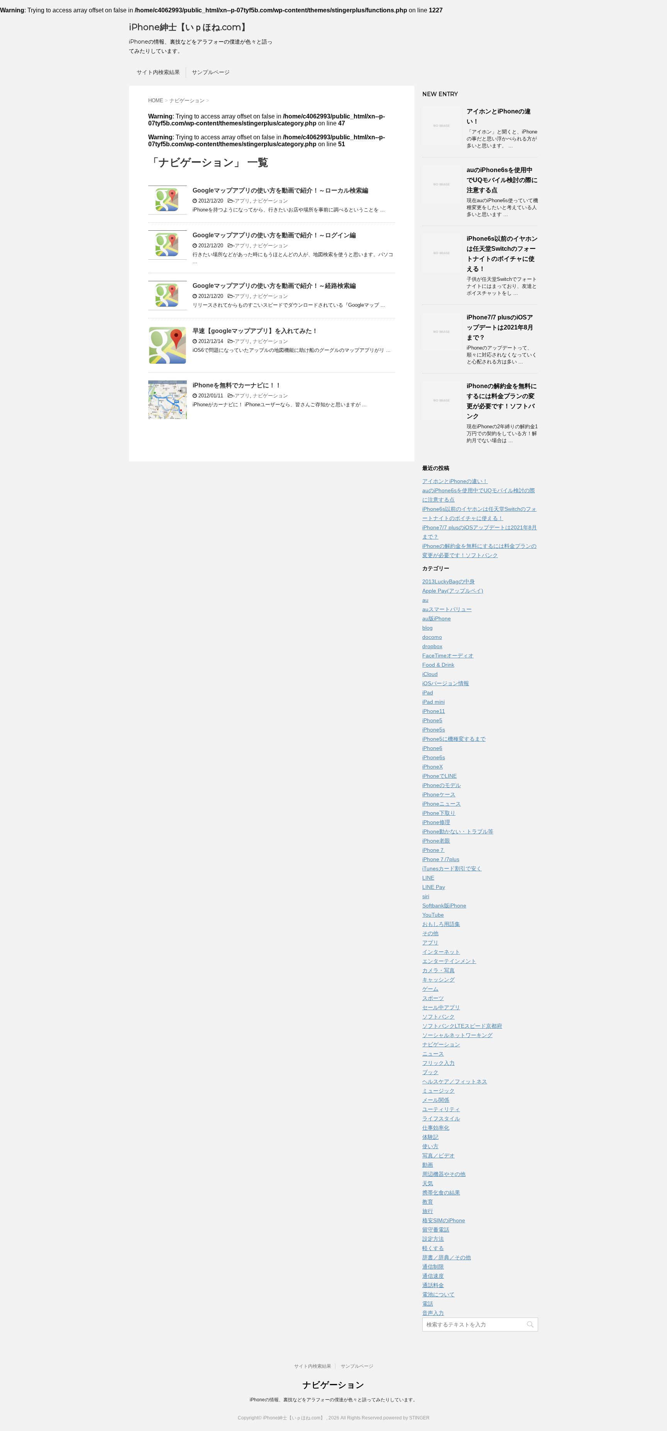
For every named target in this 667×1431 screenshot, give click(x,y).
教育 (427, 1202)
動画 (427, 1165)
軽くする (433, 1248)
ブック (430, 1072)
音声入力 (433, 1313)
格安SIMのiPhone (443, 1220)
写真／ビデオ (438, 1155)
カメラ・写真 (438, 970)
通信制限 (433, 1267)
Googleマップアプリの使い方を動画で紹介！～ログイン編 (274, 235)
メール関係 (435, 1100)
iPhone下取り (438, 813)
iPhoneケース (438, 794)
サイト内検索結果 (158, 72)
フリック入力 (438, 1063)
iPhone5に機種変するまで (454, 739)
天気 (427, 1183)
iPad (427, 692)
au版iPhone (436, 618)
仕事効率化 (435, 1128)
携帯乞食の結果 (441, 1192)
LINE (428, 878)
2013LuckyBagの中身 (448, 581)
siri (425, 896)
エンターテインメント (449, 961)
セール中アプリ (441, 1007)
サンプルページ (211, 72)
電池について (438, 1294)
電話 (427, 1304)
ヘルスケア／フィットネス (454, 1081)
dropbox (432, 646)
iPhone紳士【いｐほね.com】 (189, 27)
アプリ (242, 201)
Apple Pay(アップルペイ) (452, 591)
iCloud (430, 674)
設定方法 (433, 1239)
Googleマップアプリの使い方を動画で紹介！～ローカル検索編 (280, 190)
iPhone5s (433, 729)
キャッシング (438, 980)
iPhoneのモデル (441, 785)
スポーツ (433, 998)
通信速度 (433, 1276)
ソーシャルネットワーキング (457, 1035)
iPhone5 (432, 720)
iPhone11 (433, 711)
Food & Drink (438, 665)
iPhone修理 (436, 822)
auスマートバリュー (447, 609)
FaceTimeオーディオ (448, 655)
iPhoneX (432, 767)
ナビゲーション (270, 201)
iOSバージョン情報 (445, 683)
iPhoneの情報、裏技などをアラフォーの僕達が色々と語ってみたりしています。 (334, 1399)
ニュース (433, 1054)
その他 (430, 933)
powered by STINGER (406, 1418)
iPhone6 (432, 748)
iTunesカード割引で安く (452, 868)
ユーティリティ (441, 1109)
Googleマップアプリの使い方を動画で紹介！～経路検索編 (274, 285)
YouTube (433, 915)
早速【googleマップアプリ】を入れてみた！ (255, 331)
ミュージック (438, 1091)
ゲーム (430, 989)
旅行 (427, 1211)
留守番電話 (435, 1230)
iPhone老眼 (436, 841)
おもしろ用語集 (441, 924)
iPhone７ (433, 850)
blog (427, 628)
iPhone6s (433, 757)
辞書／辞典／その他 (446, 1257)
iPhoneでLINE (439, 776)
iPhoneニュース (441, 804)
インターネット (441, 952)
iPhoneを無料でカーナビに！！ (237, 385)
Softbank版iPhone (444, 905)
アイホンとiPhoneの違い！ (455, 481)
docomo (432, 637)
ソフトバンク (438, 1017)
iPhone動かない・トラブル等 (457, 831)
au (425, 600)
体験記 (430, 1137)
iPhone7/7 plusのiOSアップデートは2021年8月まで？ (500, 327)
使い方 (430, 1146)
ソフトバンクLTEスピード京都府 (462, 1026)
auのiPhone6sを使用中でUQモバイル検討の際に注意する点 (502, 180)
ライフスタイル (441, 1118)
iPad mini (433, 702)
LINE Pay (433, 887)
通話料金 (433, 1285)
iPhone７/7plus (440, 859)
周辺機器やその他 (444, 1174)
